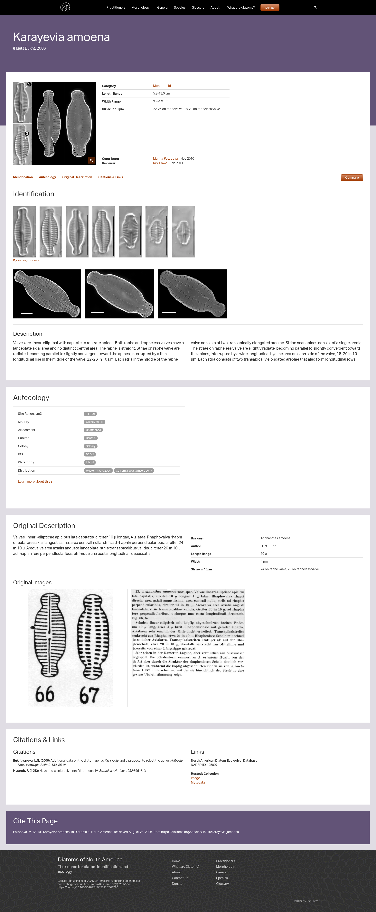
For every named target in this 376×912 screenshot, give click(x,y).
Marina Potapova (165, 158)
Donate (270, 7)
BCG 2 (90, 454)
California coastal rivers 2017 (134, 470)
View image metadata (27, 260)
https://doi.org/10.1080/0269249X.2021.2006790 (88, 887)
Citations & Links (110, 177)
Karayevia (38, 36)
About (215, 7)
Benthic (91, 438)
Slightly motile (94, 421)
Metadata (198, 782)
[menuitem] (115, 7)
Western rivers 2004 (98, 470)
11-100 (90, 413)
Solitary (90, 446)
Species (179, 7)
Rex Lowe (160, 163)
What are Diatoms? (186, 866)
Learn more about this (34, 481)
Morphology (140, 7)
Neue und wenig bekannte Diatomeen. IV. (79, 771)
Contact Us (180, 878)
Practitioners (116, 7)
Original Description (77, 177)
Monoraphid (162, 86)
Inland (90, 462)
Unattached (93, 430)
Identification (23, 177)
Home (176, 861)
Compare (352, 177)
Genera (162, 7)
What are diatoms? (241, 7)
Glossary (198, 7)
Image (195, 778)
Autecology (47, 177)
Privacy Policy (306, 901)
